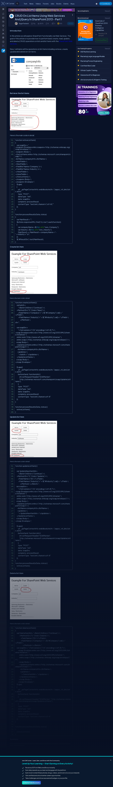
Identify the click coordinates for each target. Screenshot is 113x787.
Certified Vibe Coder (87, 66)
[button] (53, 23)
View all (107, 11)
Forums (46, 4)
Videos (38, 4)
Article (70, 23)
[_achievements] (4, 30)
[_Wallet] (4, 22)
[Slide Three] (41, 10)
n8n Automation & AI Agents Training (93, 80)
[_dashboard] (4, 18)
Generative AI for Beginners (90, 75)
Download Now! (101, 40)
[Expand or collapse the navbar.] (3, 9)
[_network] (4, 33)
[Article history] (32, 24)
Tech (25, 4)
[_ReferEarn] (4, 37)
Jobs (52, 4)
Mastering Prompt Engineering (91, 61)
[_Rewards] (4, 42)
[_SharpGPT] (4, 46)
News (31, 4)
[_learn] (4, 25)
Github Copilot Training (88, 70)
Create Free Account (31, 783)
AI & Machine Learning (88, 52)
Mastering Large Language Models (92, 56)
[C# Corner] (3, 3)
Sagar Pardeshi (24, 23)
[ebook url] (85, 40)
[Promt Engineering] (93, 99)
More (72, 4)
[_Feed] (4, 14)
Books (58, 4)
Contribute (106, 4)
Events (66, 4)
